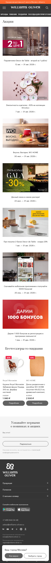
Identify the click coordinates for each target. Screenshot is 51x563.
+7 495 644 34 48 (10, 519)
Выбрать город (35, 555)
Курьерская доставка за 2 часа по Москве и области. (25, 2)
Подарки (22, 14)
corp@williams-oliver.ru (11, 536)
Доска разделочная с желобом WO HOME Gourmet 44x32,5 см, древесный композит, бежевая (35, 388)
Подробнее (14, 402)
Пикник (13, 14)
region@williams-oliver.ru (12, 542)
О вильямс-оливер (11, 496)
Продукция (7, 483)
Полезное (7, 489)
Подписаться (25, 443)
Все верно (13, 555)
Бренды (4, 14)
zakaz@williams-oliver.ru (13, 524)
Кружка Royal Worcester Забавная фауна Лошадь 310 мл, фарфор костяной (13, 388)
